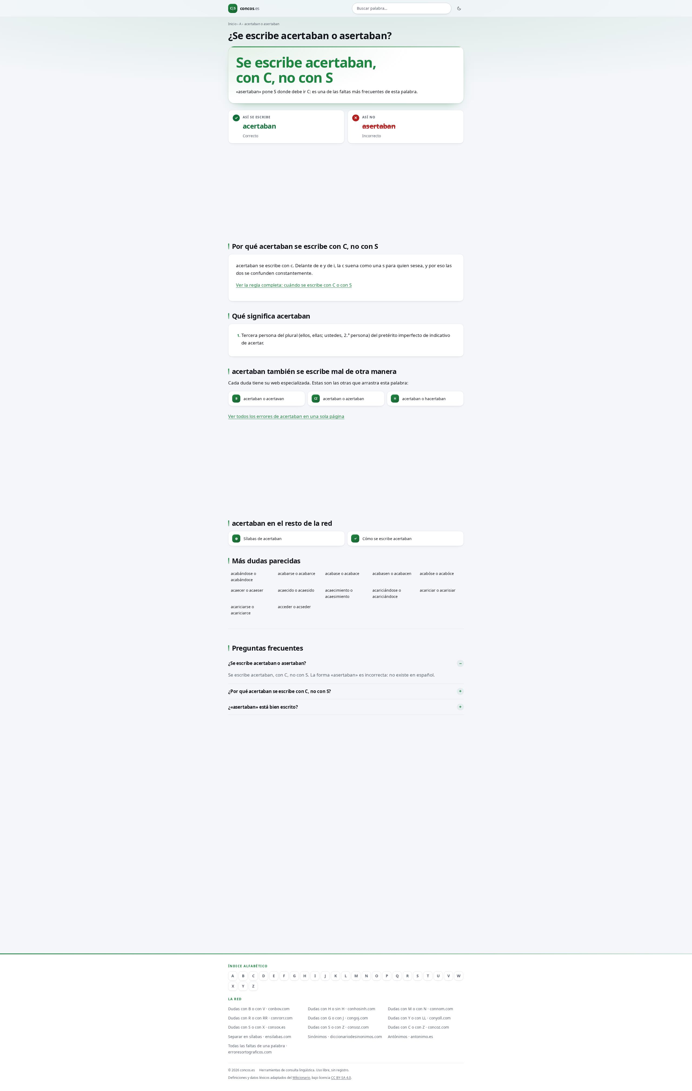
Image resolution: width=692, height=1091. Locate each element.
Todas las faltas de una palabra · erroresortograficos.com (257, 1049)
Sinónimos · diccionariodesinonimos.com (345, 1036)
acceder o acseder (294, 606)
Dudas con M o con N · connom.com (420, 1008)
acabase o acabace (342, 573)
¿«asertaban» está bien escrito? (263, 707)
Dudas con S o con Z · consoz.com (338, 1027)
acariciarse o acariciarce (242, 609)
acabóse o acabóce (437, 573)
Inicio (232, 24)
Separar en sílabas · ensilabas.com (259, 1036)
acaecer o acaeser (247, 590)
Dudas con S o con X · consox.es (256, 1027)
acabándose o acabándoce (243, 576)
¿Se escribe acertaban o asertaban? (267, 663)
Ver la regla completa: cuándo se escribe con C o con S (294, 285)
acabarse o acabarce (296, 573)
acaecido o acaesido (296, 590)
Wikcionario (301, 1077)
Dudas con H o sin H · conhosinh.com (341, 1008)
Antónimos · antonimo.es (410, 1036)
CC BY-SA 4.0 (341, 1077)
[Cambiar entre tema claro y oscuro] (459, 8)
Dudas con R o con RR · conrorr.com (260, 1017)
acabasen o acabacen (391, 573)
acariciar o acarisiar (437, 590)
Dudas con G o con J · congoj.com (338, 1017)
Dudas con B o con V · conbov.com (259, 1008)
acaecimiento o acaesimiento (338, 593)
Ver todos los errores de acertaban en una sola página (286, 416)
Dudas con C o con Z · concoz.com (418, 1027)
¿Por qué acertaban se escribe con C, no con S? (279, 691)
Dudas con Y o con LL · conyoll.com (419, 1017)
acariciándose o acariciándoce (386, 593)
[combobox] (401, 8)
